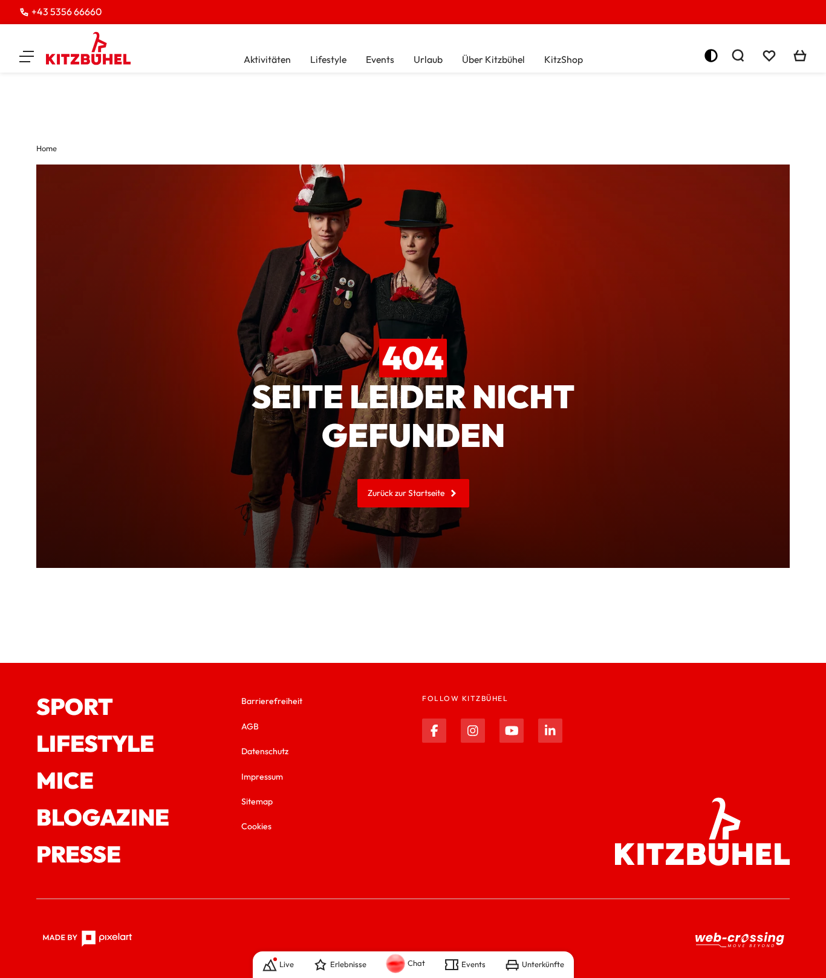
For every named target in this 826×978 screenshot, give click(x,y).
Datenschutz (264, 751)
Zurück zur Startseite (406, 492)
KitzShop (563, 59)
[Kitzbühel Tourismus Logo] (88, 48)
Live (286, 964)
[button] (27, 56)
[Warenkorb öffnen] (800, 56)
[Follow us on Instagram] (473, 731)
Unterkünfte (543, 964)
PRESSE (78, 854)
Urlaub (428, 59)
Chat (416, 963)
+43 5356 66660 (66, 11)
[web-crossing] (740, 939)
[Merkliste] (769, 56)
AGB (250, 726)
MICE (65, 780)
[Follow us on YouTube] (511, 731)
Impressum (262, 776)
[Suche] (738, 56)
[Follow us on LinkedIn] (550, 731)
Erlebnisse (348, 964)
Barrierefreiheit (271, 701)
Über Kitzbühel (493, 59)
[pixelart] (87, 939)
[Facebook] (434, 731)
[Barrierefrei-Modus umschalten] (711, 55)
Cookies (256, 826)
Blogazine (102, 817)
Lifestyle (328, 59)
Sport (74, 706)
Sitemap (257, 801)
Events (380, 59)
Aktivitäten (267, 59)
